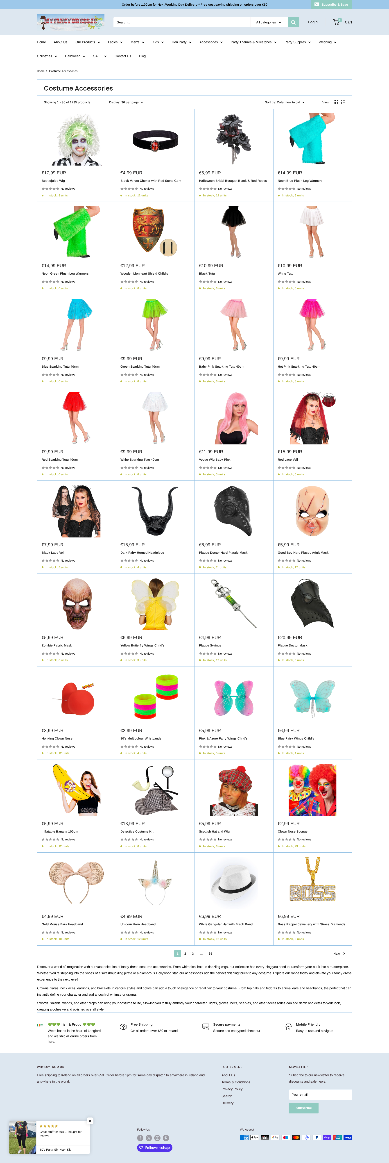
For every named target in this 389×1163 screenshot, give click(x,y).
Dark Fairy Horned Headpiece (142, 552)
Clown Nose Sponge (293, 831)
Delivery (228, 1103)
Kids (155, 42)
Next (336, 953)
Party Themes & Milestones (251, 42)
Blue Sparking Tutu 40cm (60, 366)
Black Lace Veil (53, 552)
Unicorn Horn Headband (138, 924)
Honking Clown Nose (57, 738)
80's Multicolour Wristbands (140, 738)
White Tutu (285, 273)
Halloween (72, 56)
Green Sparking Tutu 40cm (140, 366)
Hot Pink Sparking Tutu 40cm (299, 366)
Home (41, 42)
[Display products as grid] (336, 102)
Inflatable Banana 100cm (60, 831)
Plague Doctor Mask (293, 645)
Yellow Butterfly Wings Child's (142, 645)
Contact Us (123, 56)
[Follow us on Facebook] (140, 1138)
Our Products (85, 42)
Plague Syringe (210, 645)
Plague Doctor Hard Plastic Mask (223, 552)
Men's (135, 42)
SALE (97, 56)
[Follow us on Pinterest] (166, 1138)
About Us (61, 42)
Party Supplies (295, 42)
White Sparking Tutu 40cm (139, 459)
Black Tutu (207, 273)
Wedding (325, 42)
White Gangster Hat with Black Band (226, 924)
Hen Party (179, 42)
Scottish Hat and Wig (214, 831)
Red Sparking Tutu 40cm (60, 459)
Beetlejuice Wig (53, 180)
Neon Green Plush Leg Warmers (65, 273)
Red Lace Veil (288, 459)
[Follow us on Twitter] (149, 1138)
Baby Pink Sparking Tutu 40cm (221, 366)
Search (227, 1096)
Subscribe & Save (335, 4)
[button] (90, 1120)
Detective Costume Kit (136, 831)
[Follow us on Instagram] (157, 1138)
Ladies (113, 42)
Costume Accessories (63, 71)
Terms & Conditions (236, 1082)
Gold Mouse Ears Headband (62, 924)
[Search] (293, 22)
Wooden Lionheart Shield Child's (144, 273)
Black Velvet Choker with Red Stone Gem (150, 180)
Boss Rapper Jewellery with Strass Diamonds (311, 924)
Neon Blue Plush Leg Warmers (300, 180)
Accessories (208, 42)
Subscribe (304, 1108)
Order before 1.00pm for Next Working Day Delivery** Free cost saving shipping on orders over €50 (194, 4)
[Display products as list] (343, 102)
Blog (142, 56)
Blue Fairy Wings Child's (296, 738)
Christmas (44, 56)
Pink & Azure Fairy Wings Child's (223, 738)
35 (210, 953)
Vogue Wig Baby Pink (215, 459)
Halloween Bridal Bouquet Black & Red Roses (233, 180)
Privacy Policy (232, 1089)
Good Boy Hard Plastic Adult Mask (303, 552)
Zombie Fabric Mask (57, 645)
